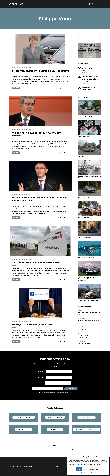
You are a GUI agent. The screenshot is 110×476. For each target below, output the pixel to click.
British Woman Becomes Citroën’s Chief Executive (40, 70)
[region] (89, 50)
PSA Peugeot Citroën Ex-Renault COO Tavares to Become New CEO (39, 199)
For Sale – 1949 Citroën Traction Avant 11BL (89, 313)
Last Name (42, 377)
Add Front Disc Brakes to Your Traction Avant (87, 336)
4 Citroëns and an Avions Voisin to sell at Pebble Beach (88, 321)
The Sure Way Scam (84, 343)
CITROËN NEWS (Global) (19, 67)
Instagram (57, 466)
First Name (42, 371)
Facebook (53, 466)
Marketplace (47, 4)
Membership (37, 4)
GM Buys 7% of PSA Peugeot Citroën (32, 324)
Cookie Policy (84, 473)
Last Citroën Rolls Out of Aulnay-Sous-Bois (36, 262)
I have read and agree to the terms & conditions (56, 393)
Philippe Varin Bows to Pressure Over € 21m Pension (36, 134)
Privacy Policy (91, 473)
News (29, 67)
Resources (63, 4)
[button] (97, 457)
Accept (79, 469)
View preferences (94, 469)
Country (42, 383)
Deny (85, 469)
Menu (99, 4)
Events (55, 4)
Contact (84, 4)
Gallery (77, 4)
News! (70, 4)
